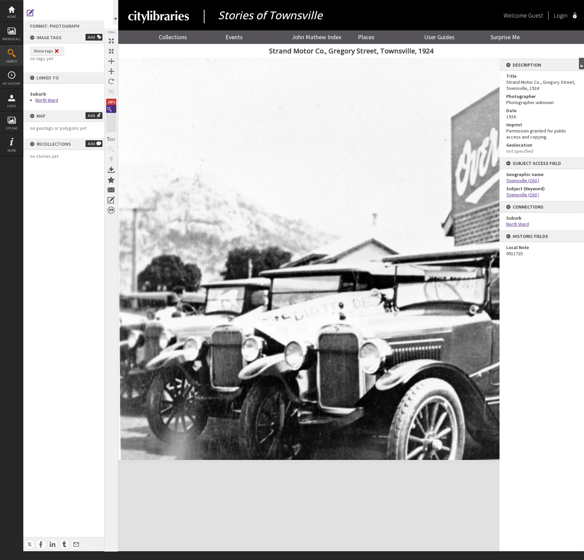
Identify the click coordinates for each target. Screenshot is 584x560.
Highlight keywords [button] (111, 159)
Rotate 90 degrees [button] (111, 81)
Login (11, 106)
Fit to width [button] (111, 61)
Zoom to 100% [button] (111, 92)
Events (234, 37)
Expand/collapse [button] (581, 63)
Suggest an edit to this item (30, 13)
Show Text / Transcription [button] (111, 139)
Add (91, 37)
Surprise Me (505, 37)
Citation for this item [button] (111, 210)
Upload (12, 128)
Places (366, 37)
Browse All (11, 39)
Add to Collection (111, 180)
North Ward (46, 100)
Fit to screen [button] (111, 51)
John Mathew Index (316, 37)
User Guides (439, 37)
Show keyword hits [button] (111, 149)
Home (11, 17)
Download (111, 170)
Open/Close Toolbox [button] (115, 12)
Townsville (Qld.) (522, 180)
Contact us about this (111, 190)
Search (11, 61)
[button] (111, 109)
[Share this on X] (29, 540)
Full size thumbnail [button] (111, 41)
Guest (535, 15)
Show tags (43, 50)
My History (12, 83)
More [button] (11, 150)
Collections (173, 37)
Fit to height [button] (111, 71)
